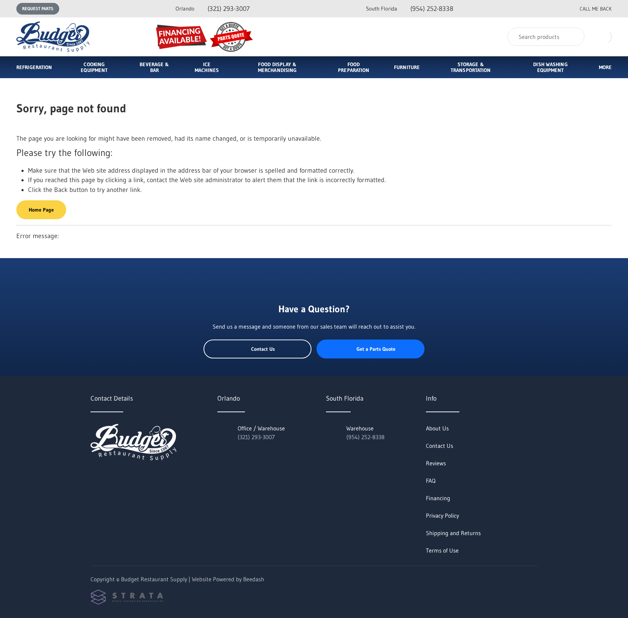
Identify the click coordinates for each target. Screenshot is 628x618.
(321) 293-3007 (213, 9)
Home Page (41, 209)
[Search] (574, 37)
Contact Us (263, 349)
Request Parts (37, 8)
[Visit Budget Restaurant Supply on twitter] (93, 476)
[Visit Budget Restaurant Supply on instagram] (124, 476)
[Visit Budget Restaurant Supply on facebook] (109, 476)
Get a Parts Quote (376, 349)
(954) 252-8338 (409, 9)
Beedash (253, 579)
